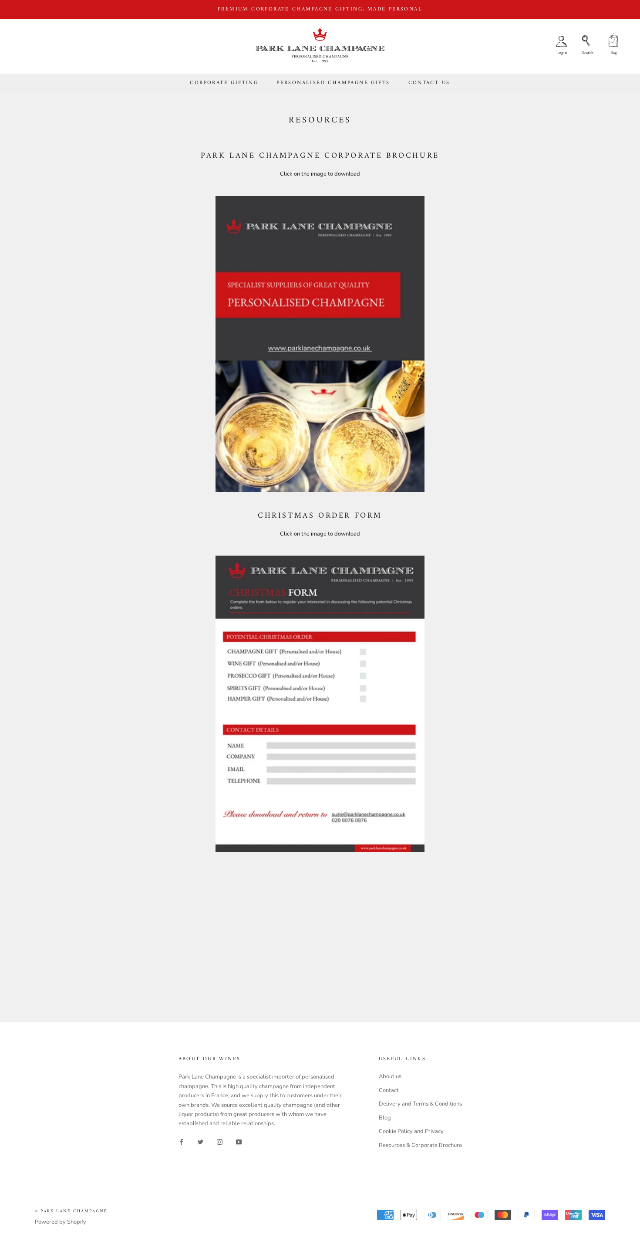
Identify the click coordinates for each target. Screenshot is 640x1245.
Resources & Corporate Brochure (420, 1145)
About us (390, 1076)
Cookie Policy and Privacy (411, 1131)
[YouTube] (239, 1142)
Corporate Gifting (224, 83)
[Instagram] (219, 1142)
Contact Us (429, 83)
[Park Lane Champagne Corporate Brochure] (320, 344)
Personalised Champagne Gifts (333, 83)
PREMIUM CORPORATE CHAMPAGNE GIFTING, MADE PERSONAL (320, 9)
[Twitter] (200, 1142)
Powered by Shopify (60, 1222)
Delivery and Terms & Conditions (420, 1104)
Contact (389, 1090)
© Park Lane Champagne (71, 1211)
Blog (385, 1118)
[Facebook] (181, 1142)
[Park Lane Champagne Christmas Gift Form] (320, 704)
